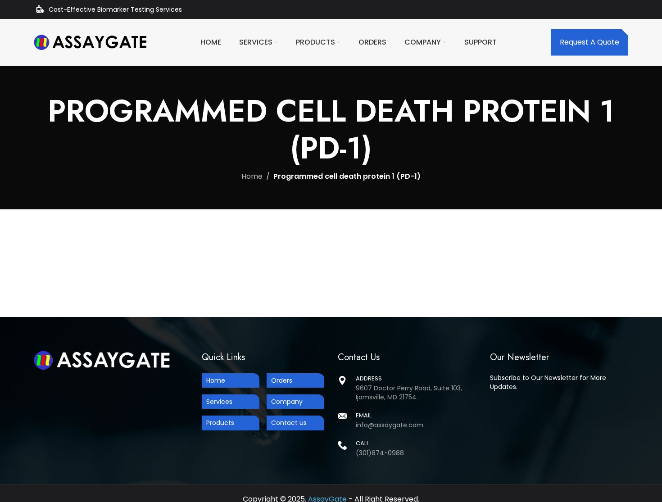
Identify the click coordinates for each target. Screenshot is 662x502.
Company (287, 401)
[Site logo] (90, 41)
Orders (281, 380)
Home (252, 176)
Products (220, 422)
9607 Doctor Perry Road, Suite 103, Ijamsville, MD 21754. (409, 393)
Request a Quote (589, 42)
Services (219, 401)
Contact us (289, 422)
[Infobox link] (407, 420)
